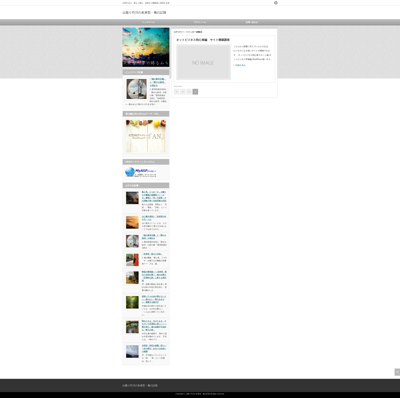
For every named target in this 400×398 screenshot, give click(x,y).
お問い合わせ (252, 22)
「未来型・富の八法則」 (152, 254)
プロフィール (200, 22)
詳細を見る (240, 65)
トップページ (148, 22)
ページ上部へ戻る (397, 372)
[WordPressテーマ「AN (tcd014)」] (146, 153)
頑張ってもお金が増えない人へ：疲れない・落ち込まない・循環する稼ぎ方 (154, 299)
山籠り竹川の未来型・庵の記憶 (144, 12)
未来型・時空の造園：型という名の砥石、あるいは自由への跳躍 (154, 348)
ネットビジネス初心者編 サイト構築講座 (203, 39)
